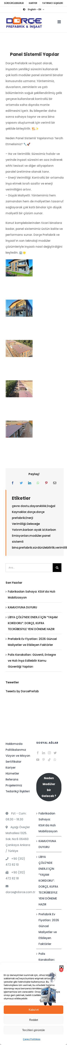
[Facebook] (12, 483)
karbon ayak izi (34, 530)
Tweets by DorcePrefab (22, 691)
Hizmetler (12, 773)
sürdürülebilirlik (44, 548)
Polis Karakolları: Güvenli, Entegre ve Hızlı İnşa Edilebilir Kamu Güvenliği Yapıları (32, 661)
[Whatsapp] (55, 759)
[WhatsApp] (38, 483)
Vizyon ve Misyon (18, 756)
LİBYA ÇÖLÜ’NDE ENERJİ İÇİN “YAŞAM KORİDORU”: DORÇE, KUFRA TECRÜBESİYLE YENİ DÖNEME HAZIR (33, 623)
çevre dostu (20, 506)
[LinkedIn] (29, 483)
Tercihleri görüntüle (33, 1030)
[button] (61, 967)
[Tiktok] (49, 759)
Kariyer (11, 768)
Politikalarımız (16, 750)
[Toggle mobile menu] (59, 22)
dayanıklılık (38, 506)
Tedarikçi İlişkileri (18, 791)
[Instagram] (49, 752)
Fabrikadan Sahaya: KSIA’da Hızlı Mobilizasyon (48, 822)
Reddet (33, 1019)
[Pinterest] (46, 483)
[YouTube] (37, 759)
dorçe (31, 512)
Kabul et (34, 1009)
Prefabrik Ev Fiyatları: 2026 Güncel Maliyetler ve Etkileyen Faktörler (49, 929)
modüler (35, 536)
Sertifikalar (13, 762)
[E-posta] (54, 483)
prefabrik (25, 548)
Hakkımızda (14, 744)
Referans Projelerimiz (14, 782)
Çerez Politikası (31, 1039)
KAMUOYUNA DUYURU (22, 607)
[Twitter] (21, 483)
